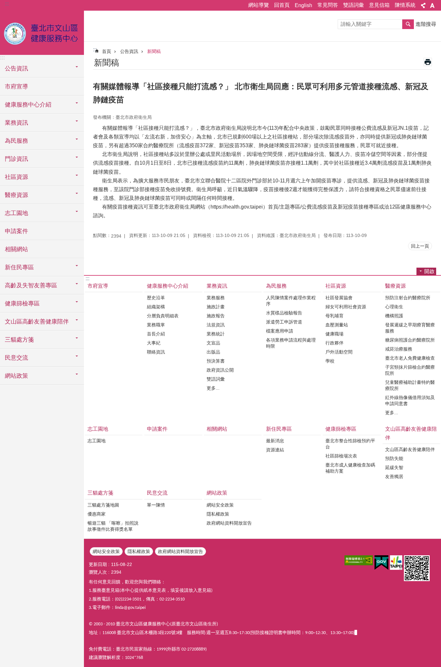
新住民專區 (279, 429)
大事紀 (153, 342)
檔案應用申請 (279, 331)
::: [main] (95, 49)
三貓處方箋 (100, 493)
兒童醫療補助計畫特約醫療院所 (410, 385)
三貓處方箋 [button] (19, 339)
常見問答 (327, 5)
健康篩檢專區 (340, 429)
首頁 (106, 51)
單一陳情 (156, 505)
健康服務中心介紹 (167, 286)
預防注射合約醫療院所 (407, 297)
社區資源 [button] (16, 177)
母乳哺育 (334, 315)
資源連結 (275, 449)
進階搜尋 (425, 24)
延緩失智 (394, 467)
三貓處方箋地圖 (103, 505)
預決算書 (216, 361)
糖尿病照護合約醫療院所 (410, 340)
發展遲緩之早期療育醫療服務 (410, 328)
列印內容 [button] (428, 62)
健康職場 (334, 333)
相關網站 (16, 249)
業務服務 (216, 297)
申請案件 (16, 231)
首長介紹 (156, 333)
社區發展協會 (339, 297)
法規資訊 (216, 324)
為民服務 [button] (16, 141)
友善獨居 (394, 476)
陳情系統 (405, 5)
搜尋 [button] (408, 24)
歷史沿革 (156, 297)
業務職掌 (156, 324)
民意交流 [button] (16, 357)
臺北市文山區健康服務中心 (42, 32)
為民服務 (276, 286)
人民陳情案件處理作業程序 (291, 300)
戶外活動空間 (339, 351)
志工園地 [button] (16, 213)
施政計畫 (216, 306)
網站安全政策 (220, 505)
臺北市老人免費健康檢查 (410, 358)
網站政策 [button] (16, 376)
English (303, 5)
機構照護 (394, 315)
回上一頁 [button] (420, 246)
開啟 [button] (429, 271)
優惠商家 (96, 514)
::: (7, 3)
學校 (329, 361)
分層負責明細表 (163, 315)
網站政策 (217, 493)
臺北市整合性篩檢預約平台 (350, 443)
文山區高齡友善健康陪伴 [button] (37, 321)
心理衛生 (394, 306)
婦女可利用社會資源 (345, 306)
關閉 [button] (423, 5)
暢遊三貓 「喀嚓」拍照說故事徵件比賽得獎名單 (112, 526)
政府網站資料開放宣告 (229, 523)
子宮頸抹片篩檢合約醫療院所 (410, 370)
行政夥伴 (334, 342)
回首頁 (282, 5)
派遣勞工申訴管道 (284, 321)
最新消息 (275, 440)
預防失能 (394, 458)
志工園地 (97, 429)
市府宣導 (16, 86)
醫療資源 (395, 286)
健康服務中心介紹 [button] (28, 104)
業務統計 (216, 333)
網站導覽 (258, 5)
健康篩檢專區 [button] (22, 303)
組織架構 (156, 306)
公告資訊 (129, 51)
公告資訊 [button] (16, 68)
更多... (213, 388)
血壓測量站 (336, 324)
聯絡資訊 (156, 351)
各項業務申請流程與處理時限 (291, 343)
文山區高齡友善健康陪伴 (411, 433)
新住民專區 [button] (19, 267)
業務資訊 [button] (16, 122)
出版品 (213, 351)
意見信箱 (379, 5)
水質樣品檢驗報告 (284, 312)
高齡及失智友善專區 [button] (31, 285)
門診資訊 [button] (16, 159)
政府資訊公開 (220, 370)
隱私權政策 (218, 514)
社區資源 (335, 286)
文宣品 (213, 342)
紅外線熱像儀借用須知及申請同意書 (410, 400)
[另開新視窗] (358, 560)
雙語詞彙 (353, 5)
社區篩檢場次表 (341, 455)
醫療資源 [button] (16, 195)
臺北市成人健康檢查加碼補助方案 (350, 468)
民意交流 (157, 493)
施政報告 (216, 315)
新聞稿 (154, 51)
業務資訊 (217, 286)
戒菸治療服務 (398, 349)
